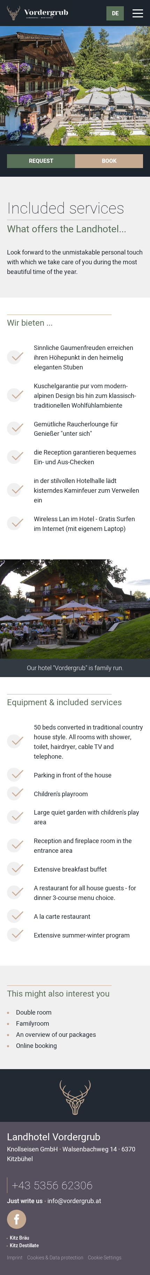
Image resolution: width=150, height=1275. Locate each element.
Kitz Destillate (24, 1245)
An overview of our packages (56, 1035)
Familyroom (32, 1023)
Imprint (15, 1257)
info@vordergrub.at (74, 1201)
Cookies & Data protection (55, 1257)
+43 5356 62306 (52, 1185)
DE (115, 13)
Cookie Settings (104, 1257)
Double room (34, 1012)
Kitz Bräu (19, 1238)
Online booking (36, 1046)
